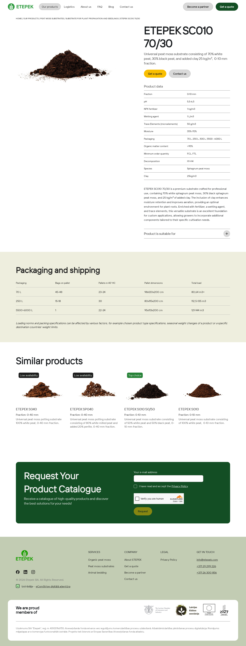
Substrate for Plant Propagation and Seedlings (92, 18)
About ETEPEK (132, 559)
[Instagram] (33, 572)
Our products (50, 6)
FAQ (99, 6)
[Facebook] (18, 572)
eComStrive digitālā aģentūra (53, 586)
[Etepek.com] (21, 6)
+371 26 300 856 (207, 572)
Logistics (69, 6)
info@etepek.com (207, 559)
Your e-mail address (145, 472)
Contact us (126, 6)
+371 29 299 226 (206, 566)
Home (19, 18)
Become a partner (198, 6)
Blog (111, 6)
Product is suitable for (160, 233)
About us (86, 6)
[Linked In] (25, 572)
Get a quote (227, 6)
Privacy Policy (180, 486)
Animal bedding (97, 572)
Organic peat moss (99, 559)
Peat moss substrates (52, 18)
